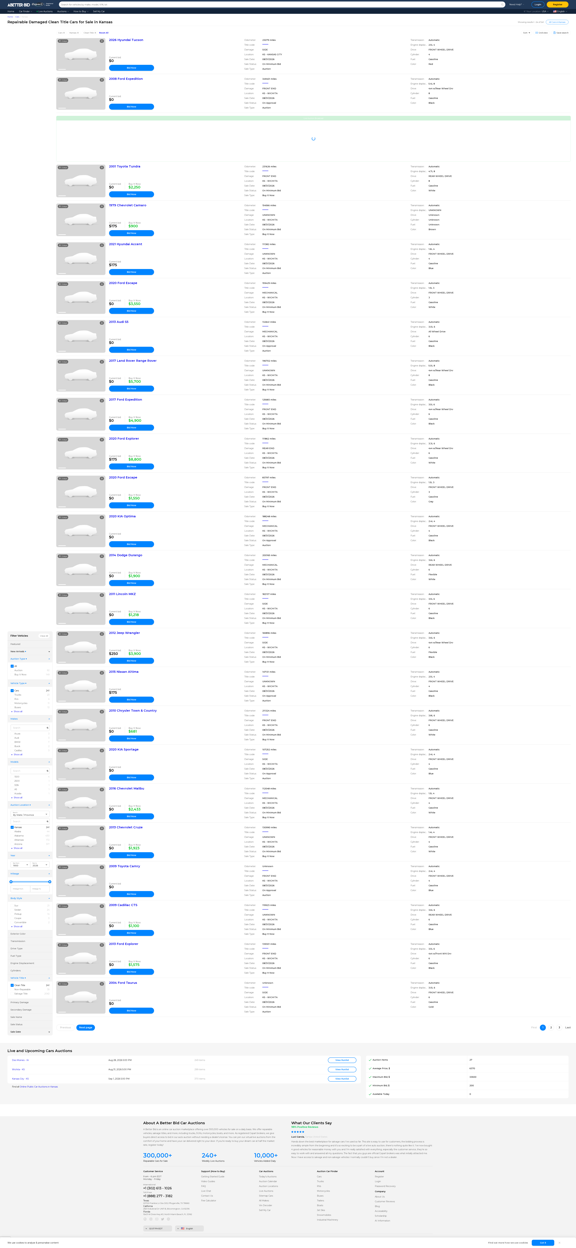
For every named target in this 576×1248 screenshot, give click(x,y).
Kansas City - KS (20, 1079)
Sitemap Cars (266, 1196)
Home (11, 11)
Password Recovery (385, 1186)
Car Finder (24, 11)
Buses (320, 1196)
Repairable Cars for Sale (155, 1161)
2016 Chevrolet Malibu (126, 788)
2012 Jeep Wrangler (124, 633)
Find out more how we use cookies (508, 1242)
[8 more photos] (80, 93)
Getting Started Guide (212, 1176)
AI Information (382, 1220)
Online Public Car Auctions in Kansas (39, 1087)
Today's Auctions (267, 1176)
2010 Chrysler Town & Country (133, 710)
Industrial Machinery (327, 1220)
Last (568, 1027)
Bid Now (131, 67)
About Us (380, 1196)
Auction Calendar (268, 1181)
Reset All (103, 33)
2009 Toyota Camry (124, 866)
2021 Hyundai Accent (125, 244)
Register (379, 1176)
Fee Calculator (208, 1200)
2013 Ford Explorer (123, 944)
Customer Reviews (385, 1201)
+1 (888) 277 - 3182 (157, 1196)
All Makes (264, 1200)
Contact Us (207, 1196)
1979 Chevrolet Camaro (127, 205)
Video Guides (208, 1181)
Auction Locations (268, 1186)
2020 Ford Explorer (124, 438)
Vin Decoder (265, 1205)
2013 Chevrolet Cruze (126, 827)
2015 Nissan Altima (124, 672)
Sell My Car (99, 11)
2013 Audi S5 (118, 322)
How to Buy (80, 11)
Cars (17, 17)
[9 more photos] (80, 453)
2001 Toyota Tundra (124, 166)
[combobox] (30, 814)
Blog (377, 1206)
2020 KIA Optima (122, 516)
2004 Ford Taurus (123, 983)
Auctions (61, 11)
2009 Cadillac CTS (123, 905)
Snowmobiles (324, 1215)
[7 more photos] (80, 181)
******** (265, 45)
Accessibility (381, 1211)
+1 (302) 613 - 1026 (157, 1188)
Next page (85, 1027)
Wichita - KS (18, 1069)
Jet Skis (321, 1210)
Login (378, 1181)
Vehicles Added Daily (265, 1161)
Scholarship (381, 1216)
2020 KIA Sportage (124, 749)
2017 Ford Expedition (125, 399)
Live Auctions (45, 11)
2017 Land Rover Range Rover (133, 360)
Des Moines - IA (20, 1060)
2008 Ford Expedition (126, 79)
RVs (319, 1186)
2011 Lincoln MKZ (122, 594)
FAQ (203, 1186)
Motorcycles (323, 1191)
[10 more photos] (80, 54)
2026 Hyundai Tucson (126, 40)
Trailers (320, 1200)
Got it (543, 1242)
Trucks (320, 1181)
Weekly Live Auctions (213, 1161)
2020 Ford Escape (123, 283)
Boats (320, 1205)
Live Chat (206, 1191)
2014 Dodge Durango (125, 555)
